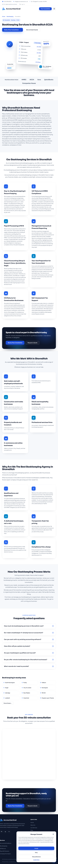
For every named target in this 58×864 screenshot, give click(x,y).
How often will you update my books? (28, 646)
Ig (22, 4)
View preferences (36, 856)
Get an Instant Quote (32, 30)
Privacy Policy (5, 861)
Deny (36, 852)
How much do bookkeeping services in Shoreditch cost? (28, 626)
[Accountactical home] (11, 8)
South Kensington (9, 682)
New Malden (26, 693)
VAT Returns (3, 848)
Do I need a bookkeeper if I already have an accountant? (28, 633)
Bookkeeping (10, 16)
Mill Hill (43, 693)
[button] (53, 834)
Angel (6, 687)
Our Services (34, 827)
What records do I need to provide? (28, 666)
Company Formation (5, 853)
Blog (32, 830)
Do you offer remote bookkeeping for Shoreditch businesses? (28, 659)
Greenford (25, 698)
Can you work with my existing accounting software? (28, 639)
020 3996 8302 (6, 1)
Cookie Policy (36, 859)
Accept (36, 848)
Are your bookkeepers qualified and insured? (28, 653)
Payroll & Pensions (4, 851)
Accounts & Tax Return (5, 843)
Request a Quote (32, 342)
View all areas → (8, 703)
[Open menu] (54, 8)
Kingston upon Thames (47, 698)
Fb (20, 4)
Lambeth (7, 698)
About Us (33, 825)
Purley (24, 682)
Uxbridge (7, 693)
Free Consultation (45, 8)
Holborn (43, 682)
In (9, 831)
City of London (26, 687)
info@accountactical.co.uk (20, 1)
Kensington (44, 687)
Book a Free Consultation (12, 30)
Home (3, 16)
